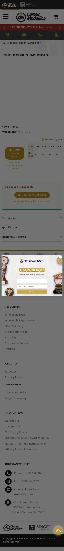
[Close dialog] (60, 257)
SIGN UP (32, 291)
